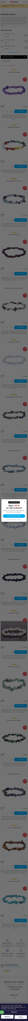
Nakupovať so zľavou (14, 516)
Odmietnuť (7, 1017)
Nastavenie (14, 1012)
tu (15, 1009)
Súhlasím (20, 1017)
